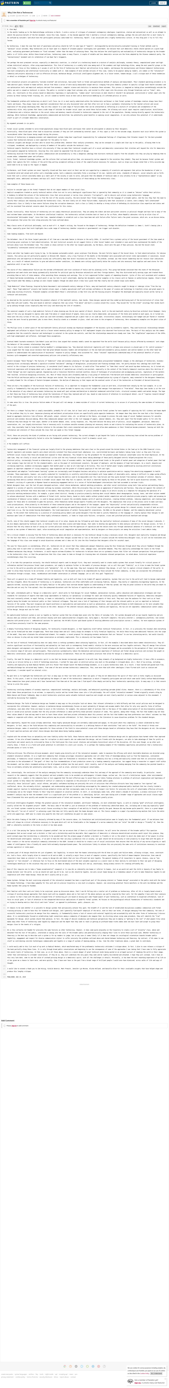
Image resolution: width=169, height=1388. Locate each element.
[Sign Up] (130, 1381)
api (56, 1374)
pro (76, 1374)
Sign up (163, 3)
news (71, 1374)
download (156, 26)
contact (73, 1377)
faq (37, 1374)
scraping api (63, 1374)
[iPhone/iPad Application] (76, 1366)
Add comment (55, 16)
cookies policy (20, 1377)
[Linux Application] (104, 1366)
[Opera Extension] (98, 1366)
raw (150, 26)
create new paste (7, 1374)
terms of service (32, 1377)
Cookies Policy (144, 1373)
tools (41, 1374)
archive (31, 1374)
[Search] (50, 3)
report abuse (64, 1377)
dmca (56, 1377)
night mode (49, 1374)
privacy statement (7, 1377)
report (164, 26)
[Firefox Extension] (70, 1366)
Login (153, 3)
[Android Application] (87, 1366)
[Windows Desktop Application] (81, 1366)
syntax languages (21, 1374)
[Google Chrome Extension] (64, 1366)
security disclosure (45, 1377)
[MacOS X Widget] (93, 1366)
